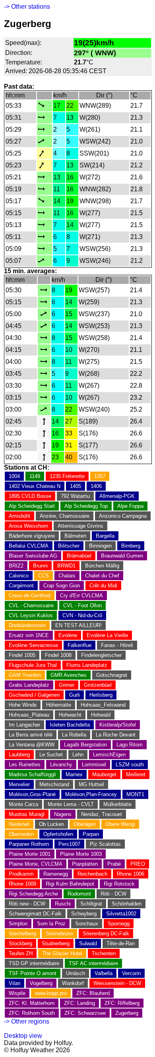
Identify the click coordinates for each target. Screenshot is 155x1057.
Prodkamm (21, 874)
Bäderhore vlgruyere (32, 536)
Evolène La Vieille (107, 635)
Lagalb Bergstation (85, 745)
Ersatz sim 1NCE (29, 635)
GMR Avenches (68, 675)
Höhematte (58, 705)
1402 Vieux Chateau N (34, 486)
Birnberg (130, 546)
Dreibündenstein (27, 625)
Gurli (74, 695)
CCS (43, 576)
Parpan (91, 834)
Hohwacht (70, 715)
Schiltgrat (91, 904)
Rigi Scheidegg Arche (33, 894)
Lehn (77, 755)
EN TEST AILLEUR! (78, 625)
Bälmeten (75, 536)
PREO (137, 864)
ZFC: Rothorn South (32, 1013)
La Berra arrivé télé (30, 735)
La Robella (74, 735)
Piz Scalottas (105, 844)
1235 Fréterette (67, 476)
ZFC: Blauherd (93, 993)
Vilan (14, 983)
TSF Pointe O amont (32, 973)
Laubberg (19, 755)
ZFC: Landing (79, 1003)
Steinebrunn (59, 934)
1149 (34, 476)
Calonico (19, 576)
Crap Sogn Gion (61, 586)
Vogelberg (41, 983)
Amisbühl (19, 516)
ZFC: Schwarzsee (85, 1013)
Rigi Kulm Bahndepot (70, 884)
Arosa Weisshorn (28, 526)
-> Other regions (26, 1021)
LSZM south (130, 764)
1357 (99, 476)
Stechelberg (22, 934)
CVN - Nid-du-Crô (82, 615)
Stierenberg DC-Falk (106, 934)
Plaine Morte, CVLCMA (35, 864)
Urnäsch (75, 973)
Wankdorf (73, 983)
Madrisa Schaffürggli (32, 774)
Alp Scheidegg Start (32, 506)
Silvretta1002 (121, 914)
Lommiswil (94, 764)
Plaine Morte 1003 (81, 854)
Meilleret (135, 774)
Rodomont (79, 894)
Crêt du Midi (103, 586)
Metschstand (54, 784)
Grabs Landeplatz (29, 685)
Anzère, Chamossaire (64, 516)
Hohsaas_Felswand (103, 705)
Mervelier (19, 784)
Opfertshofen (58, 834)
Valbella (103, 973)
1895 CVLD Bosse (30, 496)
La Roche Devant (116, 735)
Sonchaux (86, 924)
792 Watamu (75, 496)
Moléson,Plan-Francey (91, 794)
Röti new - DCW (27, 904)
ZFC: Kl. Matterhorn (31, 1003)
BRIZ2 (16, 566)
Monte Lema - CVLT (71, 804)
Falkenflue (79, 645)
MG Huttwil (91, 784)
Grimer (66, 685)
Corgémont (21, 586)
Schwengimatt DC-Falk (35, 914)
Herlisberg (100, 695)
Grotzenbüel (98, 685)
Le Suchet (51, 755)
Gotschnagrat (111, 675)
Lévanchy (61, 764)
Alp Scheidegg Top (86, 506)
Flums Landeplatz (86, 665)
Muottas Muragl (27, 814)
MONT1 (135, 794)
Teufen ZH (21, 953)
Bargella (105, 536)
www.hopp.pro (51, 993)
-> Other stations (27, 6)
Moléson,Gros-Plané (32, 794)
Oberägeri (85, 824)
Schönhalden (126, 904)
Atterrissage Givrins (80, 526)
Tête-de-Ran (121, 943)
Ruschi (63, 904)
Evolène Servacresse (33, 645)
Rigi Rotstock (119, 884)
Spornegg (119, 924)
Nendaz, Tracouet (101, 814)
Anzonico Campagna (123, 516)
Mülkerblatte (117, 804)
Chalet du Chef (102, 576)
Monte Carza (23, 804)
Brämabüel (79, 556)
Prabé (114, 864)
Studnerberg (56, 943)
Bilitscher (68, 546)
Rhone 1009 (22, 884)
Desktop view (23, 1035)
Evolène (67, 635)
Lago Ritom (129, 745)
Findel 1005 (22, 655)
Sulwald (88, 943)
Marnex (74, 774)
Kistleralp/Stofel (117, 725)
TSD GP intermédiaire (34, 963)
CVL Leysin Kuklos (31, 615)
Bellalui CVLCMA (28, 546)
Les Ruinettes (25, 764)
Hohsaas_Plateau (29, 715)
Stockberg (20, 943)
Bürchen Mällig (102, 566)
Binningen (100, 546)
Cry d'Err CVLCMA (81, 595)
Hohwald (100, 715)
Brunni (40, 566)
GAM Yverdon (25, 675)
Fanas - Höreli (117, 645)
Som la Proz (51, 924)
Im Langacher (24, 725)
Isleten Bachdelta (70, 725)
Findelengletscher (101, 655)
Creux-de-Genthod (29, 595)
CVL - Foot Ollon (82, 605)
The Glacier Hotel (62, 953)
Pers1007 (69, 844)
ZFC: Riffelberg (122, 1003)
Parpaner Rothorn (29, 844)
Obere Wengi (120, 824)
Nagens (63, 814)
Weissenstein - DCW (117, 983)
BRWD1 (66, 566)
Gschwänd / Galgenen (34, 695)
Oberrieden (21, 834)
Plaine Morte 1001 (29, 854)
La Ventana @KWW (31, 745)
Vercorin (131, 973)
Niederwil (19, 824)
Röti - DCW (113, 894)
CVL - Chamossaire (31, 605)
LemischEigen (109, 755)
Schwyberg (84, 914)
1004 (14, 476)
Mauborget (104, 774)
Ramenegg (55, 874)
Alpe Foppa (130, 506)
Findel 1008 (58, 655)
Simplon (18, 924)
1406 (96, 486)
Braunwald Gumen (122, 556)
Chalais (67, 576)
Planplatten (85, 864)
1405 (75, 486)
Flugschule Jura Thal (33, 665)
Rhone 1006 (130, 874)
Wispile (17, 993)
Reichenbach (92, 874)
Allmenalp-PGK (117, 496)
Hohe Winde (23, 705)
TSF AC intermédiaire (93, 963)
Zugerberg (126, 1013)
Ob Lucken (51, 824)
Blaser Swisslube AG (33, 556)
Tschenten (104, 953)
